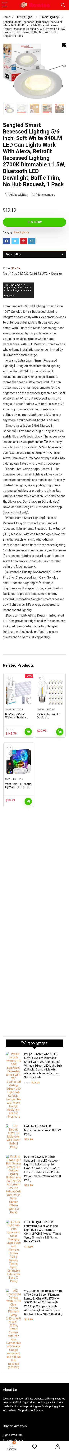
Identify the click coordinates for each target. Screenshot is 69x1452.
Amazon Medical (13, 1440)
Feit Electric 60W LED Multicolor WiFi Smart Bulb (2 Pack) (42, 1130)
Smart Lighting (49, 17)
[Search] (63, 5)
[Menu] (4, 5)
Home (6, 17)
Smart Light (24, 17)
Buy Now (34, 222)
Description (13, 254)
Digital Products (13, 1434)
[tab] (34, 254)
